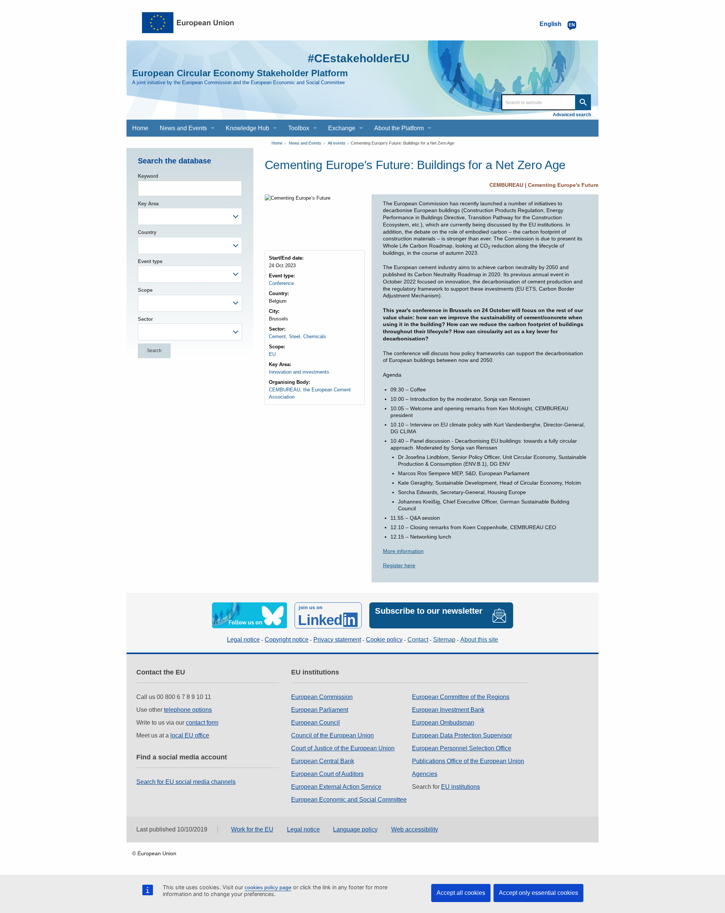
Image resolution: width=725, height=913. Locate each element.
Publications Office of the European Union (468, 761)
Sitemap (444, 639)
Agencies (424, 774)
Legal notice (243, 639)
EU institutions (460, 787)
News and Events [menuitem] (183, 128)
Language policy (355, 829)
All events (337, 143)
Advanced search (572, 114)
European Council (315, 722)
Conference (281, 283)
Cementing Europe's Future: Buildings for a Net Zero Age (402, 143)
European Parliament (319, 710)
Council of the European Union (332, 735)
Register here (399, 565)
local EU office (189, 735)
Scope (145, 290)
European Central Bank (322, 761)
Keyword (148, 176)
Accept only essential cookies (538, 893)
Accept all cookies (461, 893)
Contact (417, 639)
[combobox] (190, 216)
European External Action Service (336, 787)
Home (276, 143)
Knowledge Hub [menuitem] (247, 128)
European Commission (322, 697)
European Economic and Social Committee (349, 799)
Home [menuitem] (140, 128)
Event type (150, 261)
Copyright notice (287, 639)
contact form (202, 722)
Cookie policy (384, 639)
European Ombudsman (443, 722)
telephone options (188, 710)
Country (147, 232)
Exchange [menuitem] (341, 128)
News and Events (305, 143)
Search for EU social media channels (186, 782)
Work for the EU (252, 829)
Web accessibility (414, 829)
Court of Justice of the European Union (343, 748)
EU (272, 354)
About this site (479, 639)
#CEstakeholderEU (359, 58)
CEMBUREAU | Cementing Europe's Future (544, 185)
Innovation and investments (299, 372)
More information (403, 551)
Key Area (148, 203)
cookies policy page (268, 887)
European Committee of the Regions (460, 697)
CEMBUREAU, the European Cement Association (310, 393)
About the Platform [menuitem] (399, 128)
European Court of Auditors (327, 774)
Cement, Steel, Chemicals (297, 336)
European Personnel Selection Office (461, 748)
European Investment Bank (448, 710)
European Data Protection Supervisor (462, 735)
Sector (145, 319)
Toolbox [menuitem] (298, 128)
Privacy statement (337, 639)
